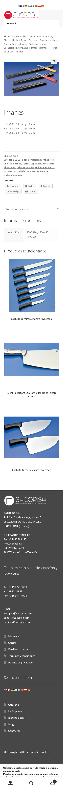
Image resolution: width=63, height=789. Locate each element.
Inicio (10, 36)
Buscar (31, 783)
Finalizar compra (18, 649)
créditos (45, 752)
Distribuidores (16, 717)
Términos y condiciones (21, 656)
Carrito (12, 642)
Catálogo (13, 704)
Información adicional (16, 209)
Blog (11, 724)
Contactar (14, 730)
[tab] (31, 209)
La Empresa (15, 711)
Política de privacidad (20, 662)
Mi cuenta (13, 636)
